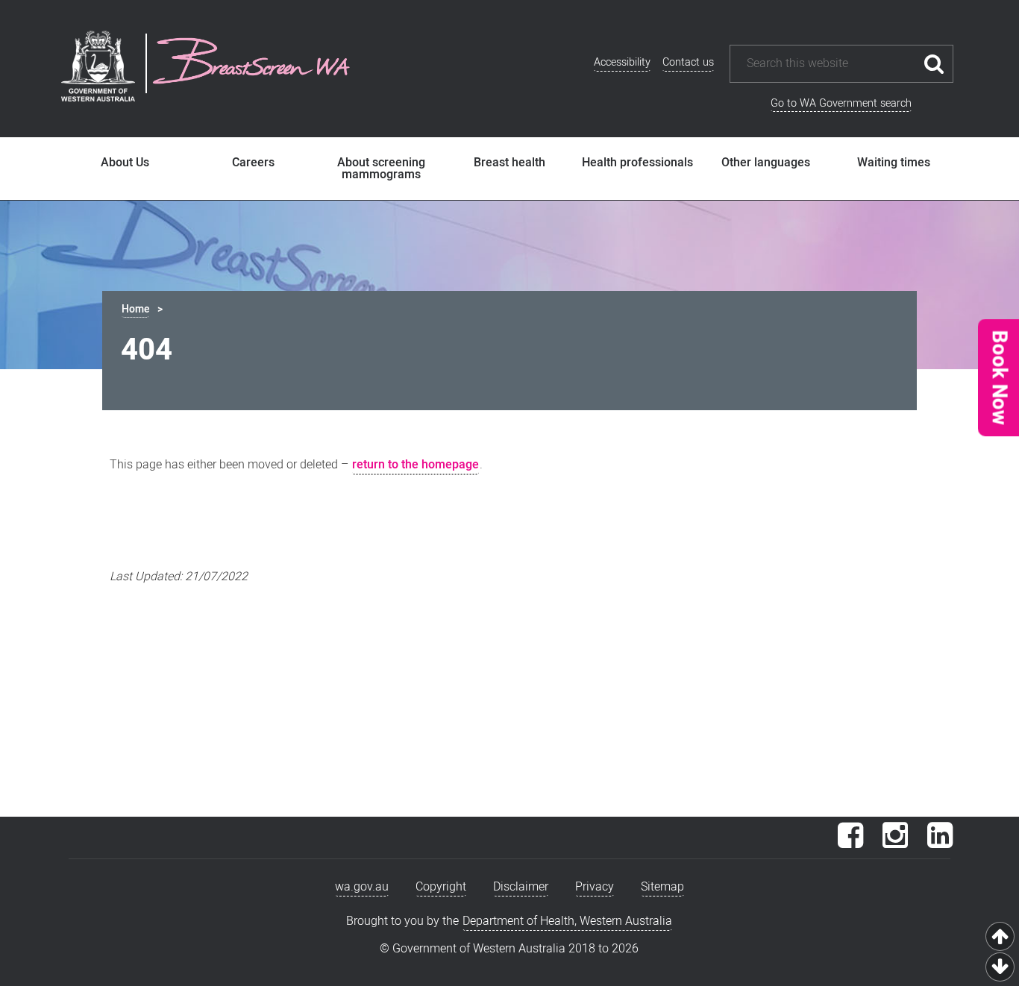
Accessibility (622, 62)
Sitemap (662, 887)
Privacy (594, 887)
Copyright (441, 887)
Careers (253, 162)
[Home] (251, 63)
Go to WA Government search (841, 103)
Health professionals (637, 162)
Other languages (765, 162)
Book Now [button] (998, 377)
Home (135, 309)
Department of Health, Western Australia (567, 921)
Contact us (688, 62)
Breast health (509, 162)
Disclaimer (520, 887)
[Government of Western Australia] (98, 68)
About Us (125, 162)
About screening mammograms (381, 168)
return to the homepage (415, 465)
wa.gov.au (362, 887)
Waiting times (893, 162)
